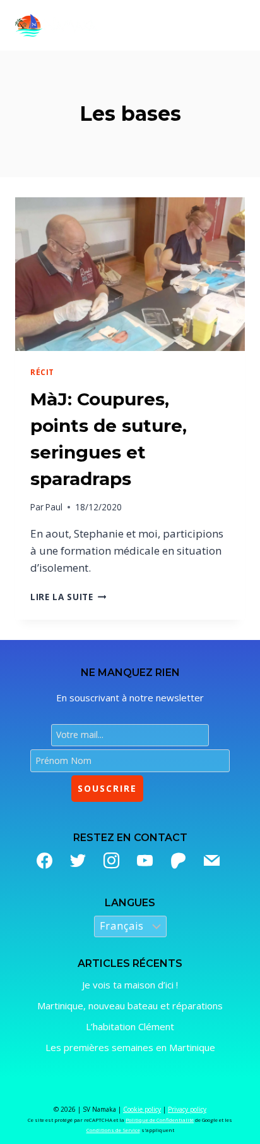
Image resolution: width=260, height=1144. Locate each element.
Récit (42, 372)
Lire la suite (68, 597)
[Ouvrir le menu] (231, 25)
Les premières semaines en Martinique (130, 1047)
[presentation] (130, 274)
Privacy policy (187, 1109)
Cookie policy (142, 1109)
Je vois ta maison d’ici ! (130, 984)
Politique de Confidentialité (160, 1119)
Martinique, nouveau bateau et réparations (130, 1005)
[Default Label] (145, 860)
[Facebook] (44, 860)
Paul (53, 507)
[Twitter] (78, 860)
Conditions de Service (113, 1129)
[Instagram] (111, 860)
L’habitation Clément (130, 1026)
